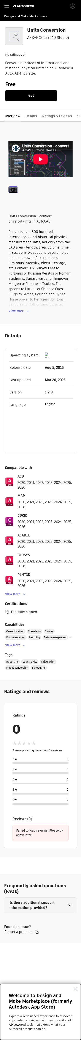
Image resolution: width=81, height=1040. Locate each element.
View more (16, 311)
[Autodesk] (24, 6)
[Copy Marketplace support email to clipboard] (37, 932)
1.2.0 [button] (49, 392)
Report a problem (18, 932)
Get (31, 95)
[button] (40, 905)
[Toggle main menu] (6, 5)
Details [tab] (31, 116)
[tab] (13, 195)
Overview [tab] (12, 116)
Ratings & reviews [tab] (57, 116)
